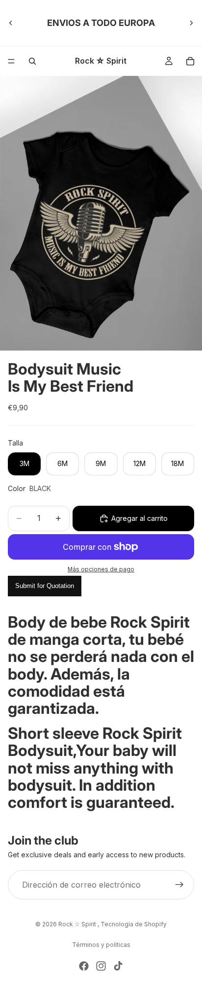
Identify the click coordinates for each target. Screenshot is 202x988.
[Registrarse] (179, 884)
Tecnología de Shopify (134, 924)
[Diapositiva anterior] (11, 23)
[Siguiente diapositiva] (191, 23)
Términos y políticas (101, 944)
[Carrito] (190, 61)
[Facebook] (84, 966)
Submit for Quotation (44, 585)
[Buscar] (32, 61)
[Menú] (11, 61)
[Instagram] (101, 966)
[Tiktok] (118, 966)
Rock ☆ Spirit (78, 924)
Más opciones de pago (101, 569)
